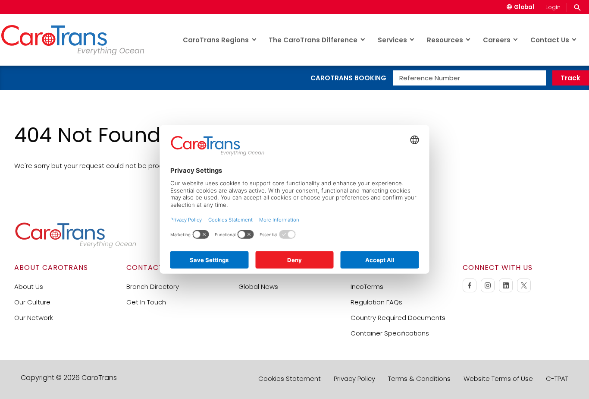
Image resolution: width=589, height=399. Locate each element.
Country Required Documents (398, 317)
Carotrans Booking (348, 77)
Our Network (33, 317)
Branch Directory (152, 286)
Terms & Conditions (419, 378)
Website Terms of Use (498, 378)
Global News (258, 286)
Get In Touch (146, 302)
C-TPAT (557, 378)
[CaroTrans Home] (81, 40)
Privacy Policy (354, 378)
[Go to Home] (75, 245)
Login (553, 7)
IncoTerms (367, 286)
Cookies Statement (289, 378)
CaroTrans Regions (216, 39)
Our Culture (32, 302)
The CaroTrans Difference (313, 39)
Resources (445, 39)
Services (392, 39)
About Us (28, 286)
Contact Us (549, 39)
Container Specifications (390, 333)
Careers (497, 39)
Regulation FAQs (376, 302)
